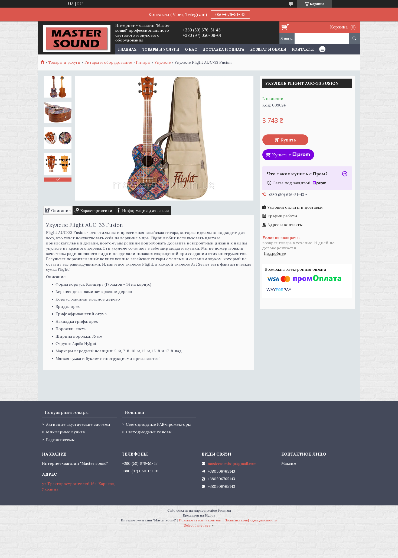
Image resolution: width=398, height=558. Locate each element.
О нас (191, 49)
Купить (288, 140)
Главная (127, 49)
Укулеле (163, 62)
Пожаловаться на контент (200, 520)
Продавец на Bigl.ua (199, 515)
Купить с (281, 154)
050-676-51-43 (230, 14)
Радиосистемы (60, 439)
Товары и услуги (160, 49)
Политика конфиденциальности (250, 520)
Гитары (143, 62)
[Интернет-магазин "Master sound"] (76, 38)
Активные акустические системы (78, 424)
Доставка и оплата (223, 49)
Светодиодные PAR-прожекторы (158, 424)
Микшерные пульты (66, 432)
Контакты (303, 49)
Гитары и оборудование (108, 62)
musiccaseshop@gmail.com (232, 463)
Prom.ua (224, 510)
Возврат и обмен (268, 49)
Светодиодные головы (149, 432)
